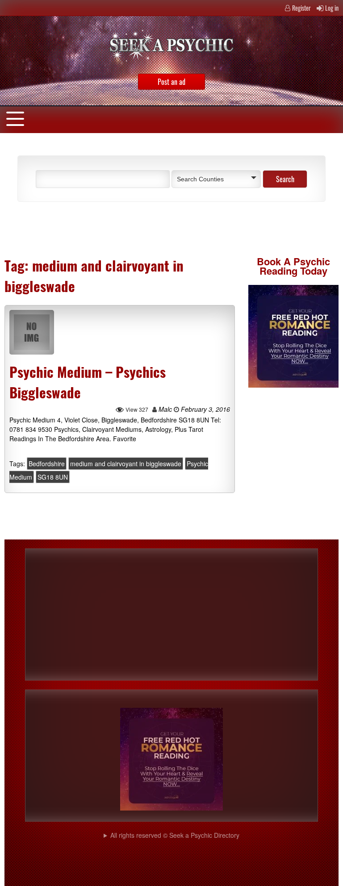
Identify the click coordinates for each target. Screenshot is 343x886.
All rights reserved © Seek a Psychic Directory (174, 835)
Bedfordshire (47, 463)
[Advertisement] (113, 228)
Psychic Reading (294, 266)
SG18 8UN (53, 476)
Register (301, 8)
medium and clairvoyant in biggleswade (125, 463)
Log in (332, 8)
